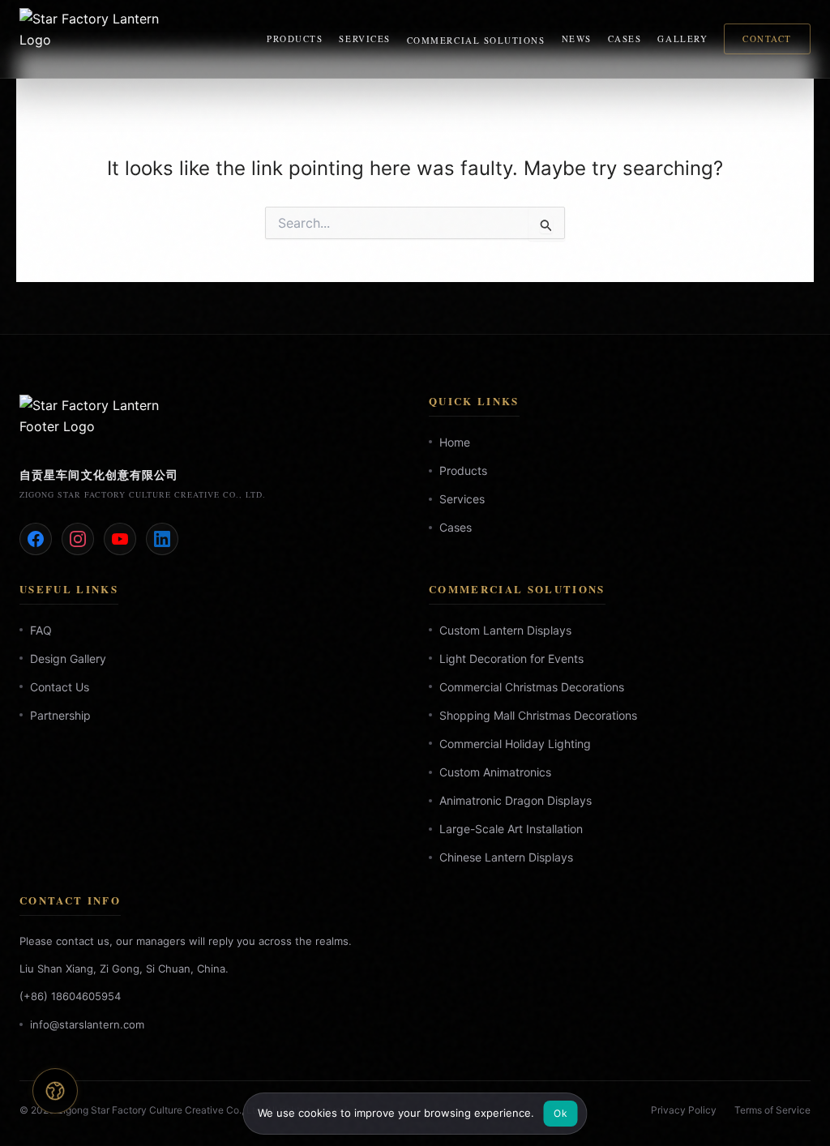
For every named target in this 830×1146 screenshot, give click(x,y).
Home (454, 442)
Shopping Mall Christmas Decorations (538, 715)
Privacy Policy (684, 1110)
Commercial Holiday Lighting (515, 743)
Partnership (60, 715)
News (577, 38)
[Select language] (55, 1091)
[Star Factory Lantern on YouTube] (120, 539)
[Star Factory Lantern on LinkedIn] (162, 539)
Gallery (682, 38)
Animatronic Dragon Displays (515, 801)
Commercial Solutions (476, 40)
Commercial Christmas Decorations (531, 687)
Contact (767, 38)
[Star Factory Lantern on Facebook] (35, 539)
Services (364, 38)
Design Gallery (68, 658)
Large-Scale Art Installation (511, 829)
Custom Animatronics (495, 772)
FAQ (41, 630)
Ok (560, 1113)
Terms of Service (772, 1110)
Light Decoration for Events (511, 658)
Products (295, 38)
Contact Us (59, 687)
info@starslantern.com (87, 1024)
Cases (625, 38)
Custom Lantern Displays (505, 630)
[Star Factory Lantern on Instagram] (78, 539)
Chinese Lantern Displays (506, 858)
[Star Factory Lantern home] (92, 39)
